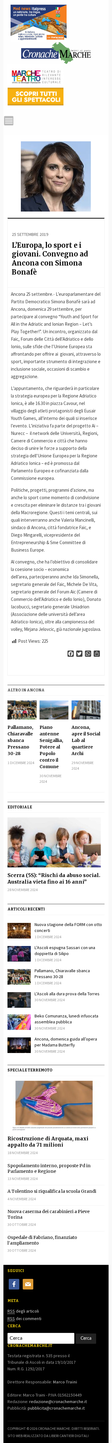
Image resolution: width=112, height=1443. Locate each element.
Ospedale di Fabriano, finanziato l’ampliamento (42, 1240)
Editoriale (19, 807)
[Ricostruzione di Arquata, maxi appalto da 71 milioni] (55, 1106)
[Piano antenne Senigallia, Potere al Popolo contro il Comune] (54, 709)
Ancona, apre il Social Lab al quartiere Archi (86, 740)
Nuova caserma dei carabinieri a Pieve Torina (48, 1214)
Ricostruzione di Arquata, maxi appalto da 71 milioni (47, 1141)
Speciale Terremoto (29, 1070)
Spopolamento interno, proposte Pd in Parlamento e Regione (49, 1168)
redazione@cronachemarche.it (58, 1401)
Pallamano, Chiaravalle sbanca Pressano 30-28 (20, 740)
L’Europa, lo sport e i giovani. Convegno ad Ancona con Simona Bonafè (50, 258)
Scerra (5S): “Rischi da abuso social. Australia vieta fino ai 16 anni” (53, 878)
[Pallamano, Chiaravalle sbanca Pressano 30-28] (21, 709)
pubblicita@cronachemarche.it (56, 1408)
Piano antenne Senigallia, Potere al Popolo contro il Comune (51, 746)
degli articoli (23, 1311)
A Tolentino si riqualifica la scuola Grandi (51, 1191)
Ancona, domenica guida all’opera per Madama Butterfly (66, 1042)
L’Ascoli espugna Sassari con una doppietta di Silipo (65, 951)
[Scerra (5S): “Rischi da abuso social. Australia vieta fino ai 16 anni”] (55, 842)
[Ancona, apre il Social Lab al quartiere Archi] (86, 709)
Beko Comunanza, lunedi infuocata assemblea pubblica (66, 1019)
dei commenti (24, 1318)
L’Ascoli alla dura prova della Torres (67, 994)
